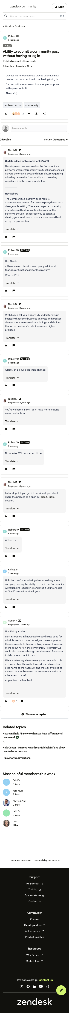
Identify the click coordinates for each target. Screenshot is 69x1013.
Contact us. (46, 980)
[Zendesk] (34, 1004)
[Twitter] (22, 986)
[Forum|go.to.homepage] (23, 7)
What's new (33, 955)
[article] (34, 194)
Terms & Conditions (20, 860)
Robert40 (13, 36)
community (31, 105)
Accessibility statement (47, 860)
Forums (34, 919)
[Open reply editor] (34, 128)
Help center (33, 883)
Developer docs (33, 925)
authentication (13, 105)
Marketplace (33, 961)
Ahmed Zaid (19, 801)
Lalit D (16, 811)
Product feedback (15, 26)
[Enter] (6, 16)
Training (33, 889)
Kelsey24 (13, 569)
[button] (4, 7)
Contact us (34, 901)
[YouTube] (41, 986)
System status (33, 895)
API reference (33, 931)
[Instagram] (47, 986)
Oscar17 (12, 620)
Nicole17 (12, 150)
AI (4, 741)
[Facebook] (28, 986)
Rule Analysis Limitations (16, 757)
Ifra (15, 821)
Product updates (34, 937)
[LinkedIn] (34, 986)
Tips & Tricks (47, 496)
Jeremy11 (18, 790)
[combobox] (34, 16)
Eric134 (17, 780)
